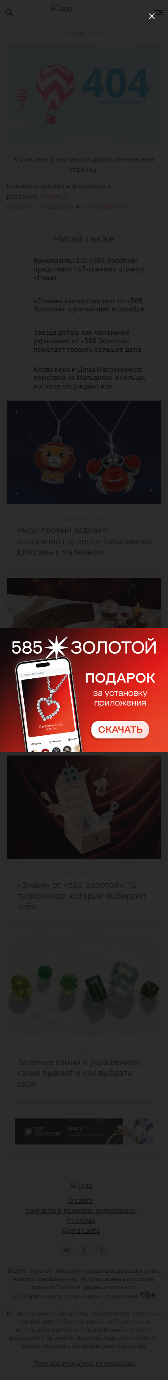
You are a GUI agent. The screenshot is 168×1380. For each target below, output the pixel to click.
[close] (152, 16)
